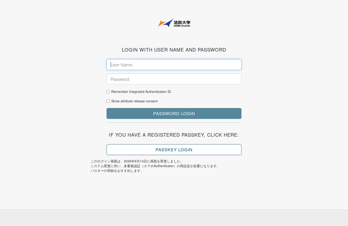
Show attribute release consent (134, 101)
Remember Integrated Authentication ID (141, 91)
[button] (174, 113)
